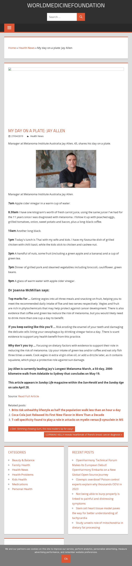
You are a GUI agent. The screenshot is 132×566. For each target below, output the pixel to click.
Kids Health (19, 479)
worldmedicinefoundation (66, 5)
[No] (128, 555)
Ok (66, 559)
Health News (27, 48)
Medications (20, 484)
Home (12, 48)
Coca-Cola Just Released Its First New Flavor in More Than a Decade (58, 415)
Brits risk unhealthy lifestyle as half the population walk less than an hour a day (66, 410)
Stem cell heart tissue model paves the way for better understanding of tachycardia (96, 513)
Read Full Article (28, 396)
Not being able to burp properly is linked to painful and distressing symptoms (96, 498)
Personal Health (22, 489)
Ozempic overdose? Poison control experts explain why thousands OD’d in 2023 (97, 484)
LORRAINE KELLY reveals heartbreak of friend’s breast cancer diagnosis (83, 435)
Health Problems (22, 474)
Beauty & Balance (23, 460)
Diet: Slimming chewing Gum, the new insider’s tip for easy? (42, 429)
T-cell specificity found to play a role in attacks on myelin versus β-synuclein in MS (67, 420)
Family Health (21, 465)
